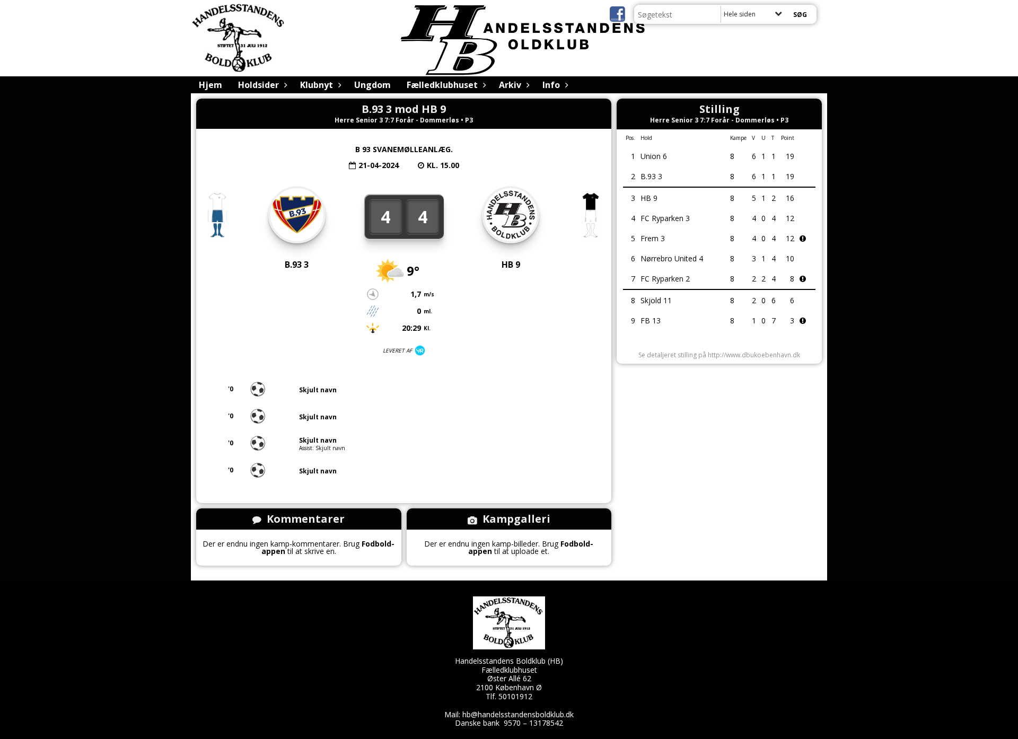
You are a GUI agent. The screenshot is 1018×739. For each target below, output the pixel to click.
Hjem (210, 85)
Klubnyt (316, 85)
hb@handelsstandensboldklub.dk (518, 714)
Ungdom (372, 85)
